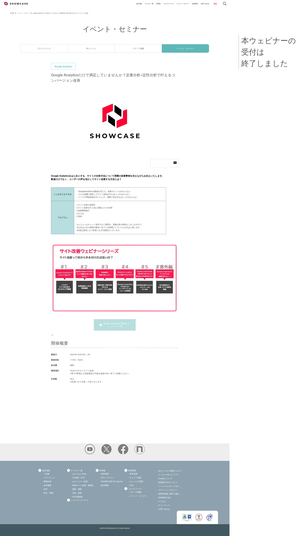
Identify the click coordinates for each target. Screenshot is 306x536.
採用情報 (195, 3)
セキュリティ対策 (80, 481)
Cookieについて (165, 478)
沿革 (45, 489)
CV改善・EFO (78, 477)
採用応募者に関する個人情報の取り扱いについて (170, 493)
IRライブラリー (107, 477)
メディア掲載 (138, 48)
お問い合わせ (205, 3)
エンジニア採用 (136, 481)
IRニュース (91, 48)
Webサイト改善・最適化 (82, 485)
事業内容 (47, 481)
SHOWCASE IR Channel (112, 481)
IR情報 (158, 3)
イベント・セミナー (182, 3)
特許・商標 (48, 492)
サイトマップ (164, 505)
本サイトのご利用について (169, 470)
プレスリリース (168, 3)
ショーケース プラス (80, 500)
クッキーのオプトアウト (168, 474)
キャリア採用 (135, 477)
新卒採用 (133, 473)
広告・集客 (77, 492)
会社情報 (139, 3)
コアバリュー (49, 477)
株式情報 (105, 485)
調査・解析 (77, 489)
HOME (12, 13)
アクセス (162, 501)
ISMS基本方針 (164, 497)
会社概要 (47, 485)
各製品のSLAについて (167, 482)
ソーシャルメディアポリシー (170, 486)
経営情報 (105, 473)
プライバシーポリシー (168, 489)
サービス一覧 (149, 3)
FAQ (132, 485)
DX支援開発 (77, 496)
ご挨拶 (46, 473)
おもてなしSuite (79, 473)
